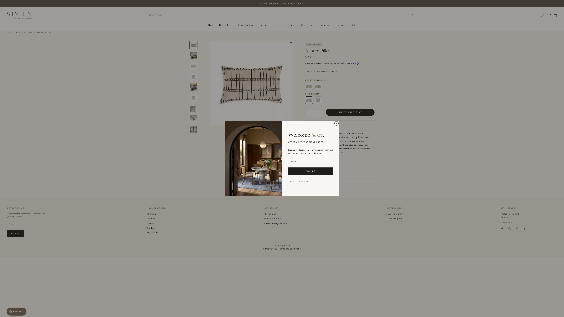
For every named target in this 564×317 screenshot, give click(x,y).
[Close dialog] (336, 123)
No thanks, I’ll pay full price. (300, 181)
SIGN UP (310, 171)
